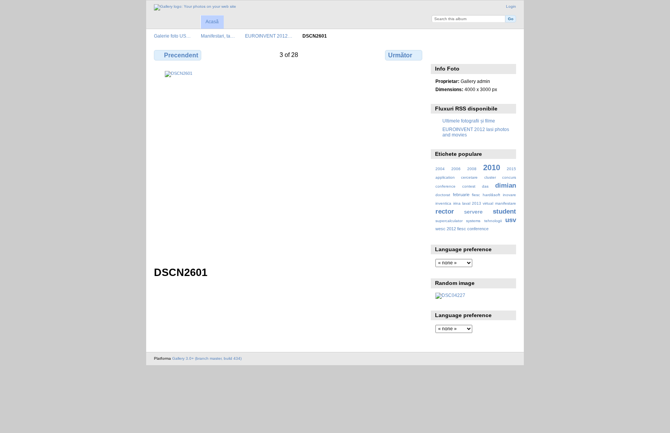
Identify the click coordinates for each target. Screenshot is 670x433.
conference (445, 186)
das (485, 186)
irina (457, 203)
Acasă (212, 21)
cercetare (469, 177)
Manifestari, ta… (218, 35)
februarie (461, 194)
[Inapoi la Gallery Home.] (195, 7)
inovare (509, 195)
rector (444, 211)
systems (473, 221)
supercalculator (449, 221)
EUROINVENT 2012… (268, 35)
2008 (472, 169)
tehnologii (493, 221)
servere (473, 212)
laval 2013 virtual (477, 203)
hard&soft (491, 195)
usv (510, 220)
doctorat (442, 195)
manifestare (505, 203)
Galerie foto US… (172, 35)
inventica (443, 203)
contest (468, 186)
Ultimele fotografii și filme (468, 120)
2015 (511, 169)
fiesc (476, 195)
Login (511, 6)
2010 (491, 167)
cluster (490, 177)
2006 (456, 169)
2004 (440, 169)
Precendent (181, 55)
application (445, 177)
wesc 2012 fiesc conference (462, 228)
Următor (400, 55)
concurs (509, 177)
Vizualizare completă (439, 54)
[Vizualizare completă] (289, 164)
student (504, 211)
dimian (505, 185)
